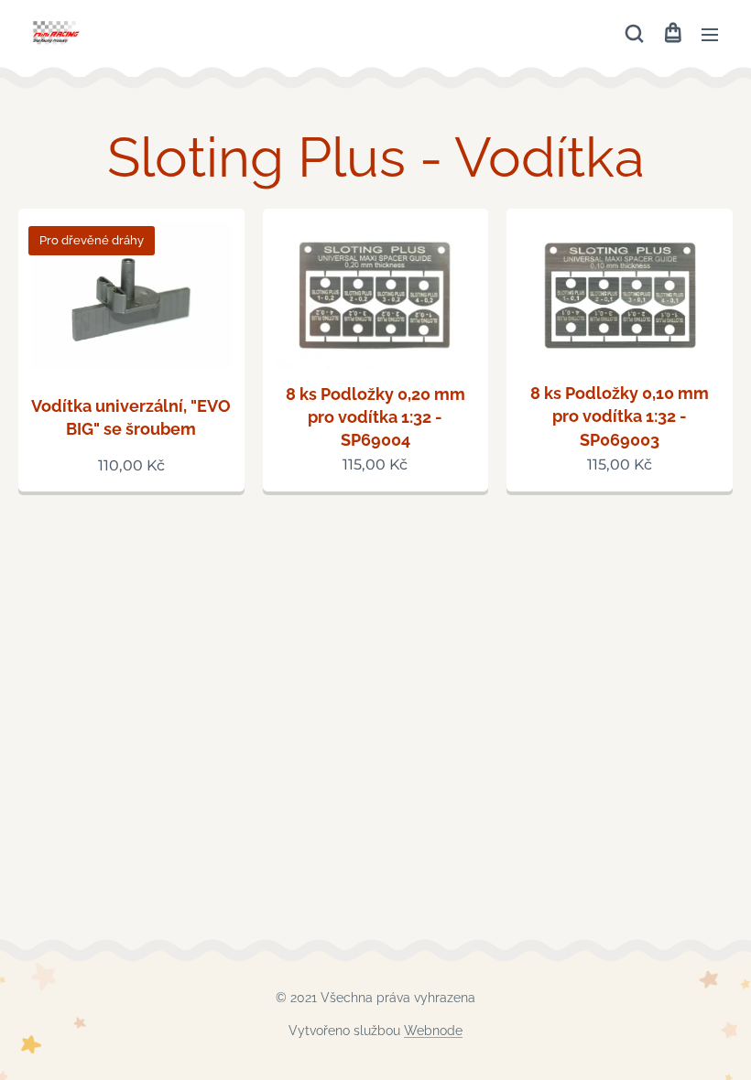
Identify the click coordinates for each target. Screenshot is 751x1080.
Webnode (433, 1030)
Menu (709, 34)
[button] (634, 34)
